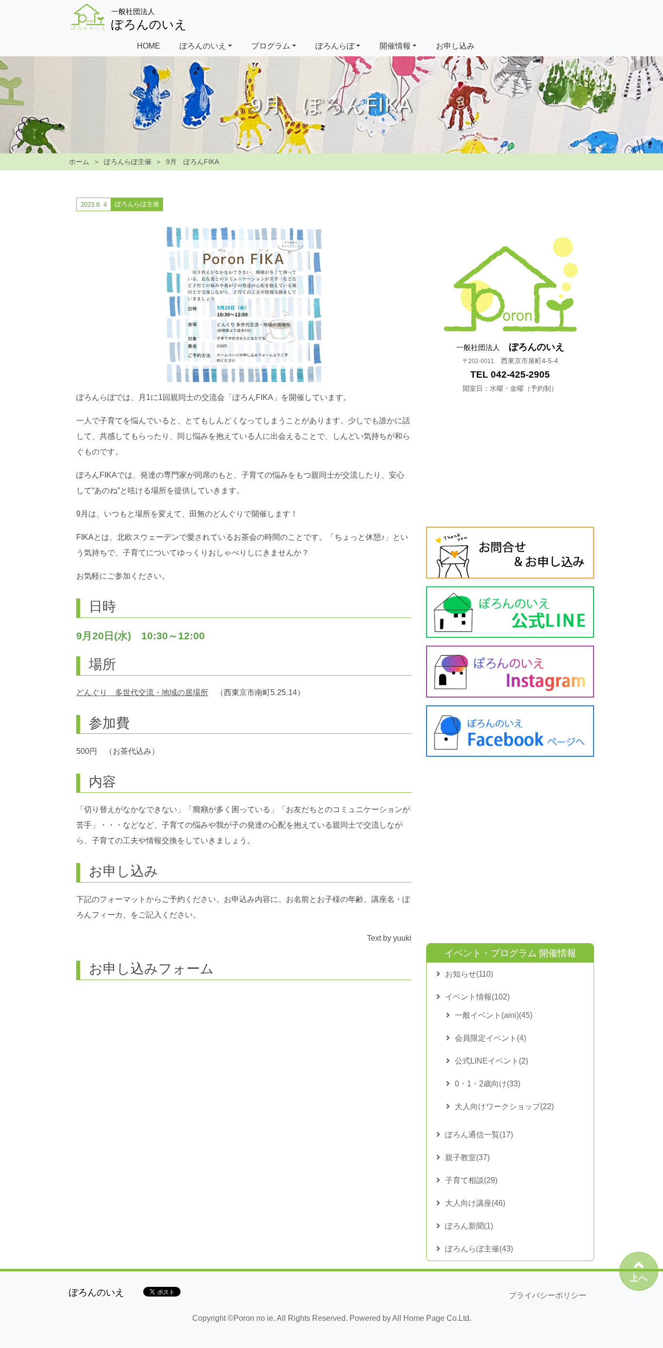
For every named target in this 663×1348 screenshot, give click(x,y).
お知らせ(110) (469, 974)
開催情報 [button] (395, 46)
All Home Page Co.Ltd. (431, 1318)
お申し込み (455, 46)
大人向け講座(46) (475, 1203)
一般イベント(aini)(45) (493, 1015)
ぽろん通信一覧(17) (479, 1135)
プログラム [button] (270, 46)
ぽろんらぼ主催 (127, 162)
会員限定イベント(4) (490, 1038)
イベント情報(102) (477, 997)
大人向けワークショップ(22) (504, 1106)
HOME (148, 46)
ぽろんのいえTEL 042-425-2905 (510, 367)
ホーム (79, 162)
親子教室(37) (467, 1157)
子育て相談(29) (471, 1180)
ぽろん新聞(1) (469, 1226)
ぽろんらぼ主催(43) (479, 1249)
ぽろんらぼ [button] (334, 46)
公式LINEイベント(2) (491, 1061)
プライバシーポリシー (547, 1295)
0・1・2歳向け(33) (487, 1084)
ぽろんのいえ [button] (203, 46)
